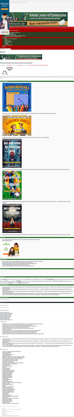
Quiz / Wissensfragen (8, 44)
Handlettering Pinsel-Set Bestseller (8, 371)
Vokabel (36, 65)
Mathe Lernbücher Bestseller (7, 384)
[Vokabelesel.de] (34, 26)
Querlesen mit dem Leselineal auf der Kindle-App (50, 294)
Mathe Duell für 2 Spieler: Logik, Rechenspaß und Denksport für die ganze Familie (17, 262)
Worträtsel (6, 43)
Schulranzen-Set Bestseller (7, 387)
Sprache (10, 282)
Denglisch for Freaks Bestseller (8, 361)
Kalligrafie (72, 279)
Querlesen (41, 281)
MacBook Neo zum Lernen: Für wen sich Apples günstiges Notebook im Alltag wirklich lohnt (19, 263)
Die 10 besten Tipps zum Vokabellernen (9, 363)
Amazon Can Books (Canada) (5, 316)
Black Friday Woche (16, 279)
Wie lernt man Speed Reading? (10, 34)
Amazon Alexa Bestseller (7, 352)
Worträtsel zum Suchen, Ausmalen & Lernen (13, 36)
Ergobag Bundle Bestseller (7, 365)
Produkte (4, 37)
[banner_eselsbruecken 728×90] (21, 59)
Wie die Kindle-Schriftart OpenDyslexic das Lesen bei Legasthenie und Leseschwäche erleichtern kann (21, 239)
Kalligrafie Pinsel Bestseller (7, 374)
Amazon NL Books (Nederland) (6, 319)
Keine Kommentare (44, 65)
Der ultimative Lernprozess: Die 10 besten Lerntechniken (15, 35)
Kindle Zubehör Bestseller (7, 379)
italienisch (68, 279)
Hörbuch (65, 279)
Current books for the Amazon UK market (10, 359)
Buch (20, 279)
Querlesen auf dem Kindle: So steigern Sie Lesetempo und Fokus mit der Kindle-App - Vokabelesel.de (21, 294)
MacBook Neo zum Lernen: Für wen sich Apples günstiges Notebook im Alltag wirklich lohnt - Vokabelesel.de (22, 291)
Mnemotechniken (36, 281)
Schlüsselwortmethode (58, 281)
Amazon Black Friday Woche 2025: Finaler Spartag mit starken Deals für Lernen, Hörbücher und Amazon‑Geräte (23, 333)
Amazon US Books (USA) (5, 312)
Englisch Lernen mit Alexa (7, 240)
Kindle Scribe (14, 281)
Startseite (1, 302)
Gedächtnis (57, 279)
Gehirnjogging (61, 279)
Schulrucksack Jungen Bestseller (8, 388)
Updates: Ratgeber (5, 397)
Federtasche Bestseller (6, 367)
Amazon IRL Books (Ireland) (5, 315)
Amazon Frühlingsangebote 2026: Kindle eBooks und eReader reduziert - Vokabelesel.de (18, 293)
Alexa (1, 279)
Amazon (4, 279)
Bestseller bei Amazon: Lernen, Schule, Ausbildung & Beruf (13, 357)
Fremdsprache (50, 279)
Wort (39, 65)
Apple (8, 279)
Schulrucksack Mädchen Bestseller (8, 389)
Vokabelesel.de (9, 27)
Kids (1, 281)
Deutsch (25, 279)
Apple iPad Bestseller (6, 353)
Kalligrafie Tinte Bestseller (7, 377)
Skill (71, 281)
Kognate (33, 65)
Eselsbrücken (40, 279)
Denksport (7, 42)
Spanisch (1, 282)
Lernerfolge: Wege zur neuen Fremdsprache (10, 30)
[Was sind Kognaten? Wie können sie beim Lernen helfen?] (7, 74)
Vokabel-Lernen (25, 282)
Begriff (30, 65)
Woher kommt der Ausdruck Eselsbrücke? (12, 32)
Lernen (18, 281)
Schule (66, 281)
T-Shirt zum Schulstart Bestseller (8, 391)
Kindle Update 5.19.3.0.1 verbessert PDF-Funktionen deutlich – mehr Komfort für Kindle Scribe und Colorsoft (22, 261)
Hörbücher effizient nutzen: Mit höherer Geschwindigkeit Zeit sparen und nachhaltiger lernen (19, 332)
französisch (44, 279)
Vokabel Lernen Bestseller (7, 399)
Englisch (28, 279)
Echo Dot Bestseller (6, 364)
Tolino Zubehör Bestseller (7, 395)
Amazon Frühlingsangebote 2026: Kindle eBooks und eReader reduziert (15, 264)
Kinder (4, 281)
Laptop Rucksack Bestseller (7, 381)
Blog (3, 46)
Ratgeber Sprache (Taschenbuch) (11, 38)
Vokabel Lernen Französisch (7, 401)
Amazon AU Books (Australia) (5, 314)
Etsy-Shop (4, 366)
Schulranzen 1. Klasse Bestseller (8, 386)
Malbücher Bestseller (6, 383)
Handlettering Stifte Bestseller (7, 372)
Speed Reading (6, 282)
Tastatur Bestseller (5, 392)
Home (3, 408)
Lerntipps (4, 45)
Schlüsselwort (50, 281)
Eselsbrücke (35, 279)
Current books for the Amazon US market (10, 360)
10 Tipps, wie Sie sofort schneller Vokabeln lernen (11, 351)
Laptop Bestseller (5, 380)
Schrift (64, 281)
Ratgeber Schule (8, 40)
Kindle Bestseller (5, 378)
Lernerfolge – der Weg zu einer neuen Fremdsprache (12, 382)
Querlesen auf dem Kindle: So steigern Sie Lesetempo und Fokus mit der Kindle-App (18, 265)
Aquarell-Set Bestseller (6, 355)
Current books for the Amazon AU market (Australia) (12, 358)
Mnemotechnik (29, 281)
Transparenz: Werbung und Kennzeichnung (10, 396)
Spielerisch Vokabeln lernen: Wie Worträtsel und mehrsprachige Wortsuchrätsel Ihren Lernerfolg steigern (21, 330)
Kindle (6, 281)
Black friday (11, 279)
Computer (22, 279)
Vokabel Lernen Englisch (7, 400)
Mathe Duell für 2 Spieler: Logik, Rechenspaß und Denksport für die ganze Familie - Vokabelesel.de (20, 289)
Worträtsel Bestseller (6, 402)
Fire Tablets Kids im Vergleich (7, 370)
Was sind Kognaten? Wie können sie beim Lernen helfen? (16, 62)
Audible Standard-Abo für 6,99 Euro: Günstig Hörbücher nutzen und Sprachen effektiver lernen (53, 293)
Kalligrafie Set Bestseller (6, 375)
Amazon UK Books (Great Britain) (6, 313)
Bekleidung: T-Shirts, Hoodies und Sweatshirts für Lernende (13, 356)
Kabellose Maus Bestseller (7, 373)
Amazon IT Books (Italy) (4, 318)
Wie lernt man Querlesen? (9, 33)
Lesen (26, 281)
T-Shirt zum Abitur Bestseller (7, 390)
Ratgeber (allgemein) (8, 41)
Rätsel (6, 39)
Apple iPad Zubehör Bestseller (8, 354)
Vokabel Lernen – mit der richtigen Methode (10, 398)
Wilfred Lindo (9, 65)
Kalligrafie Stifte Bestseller (7, 376)
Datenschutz (4, 413)
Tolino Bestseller (5, 393)
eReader (31, 279)
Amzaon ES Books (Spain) (5, 317)
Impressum (4, 414)
